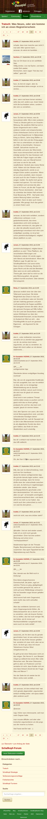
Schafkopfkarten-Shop (37, 810)
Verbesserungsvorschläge (12, 776)
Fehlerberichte (8, 780)
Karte (5, 814)
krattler (15, 41)
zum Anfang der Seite (21, 744)
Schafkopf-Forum (11, 748)
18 (23, 32)
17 (18, 32)
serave (15, 114)
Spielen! (5, 16)
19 (27, 32)
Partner (26, 814)
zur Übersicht (7, 744)
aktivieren (26, 11)
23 (4, 35)
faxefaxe (16, 57)
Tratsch (6, 24)
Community (15, 16)
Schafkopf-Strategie (10, 772)
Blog (14, 810)
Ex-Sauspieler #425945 (21, 356)
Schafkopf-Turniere (10, 783)
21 (36, 32)
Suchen (7, 800)
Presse (19, 814)
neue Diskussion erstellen (13, 753)
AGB (32, 814)
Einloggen (38, 11)
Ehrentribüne (36, 16)
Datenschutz (39, 814)
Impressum (23, 817)
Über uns (12, 814)
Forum (25, 16)
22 (40, 32)
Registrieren (10, 11)
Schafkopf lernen (23, 810)
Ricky (15, 288)
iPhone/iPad (6, 810)
